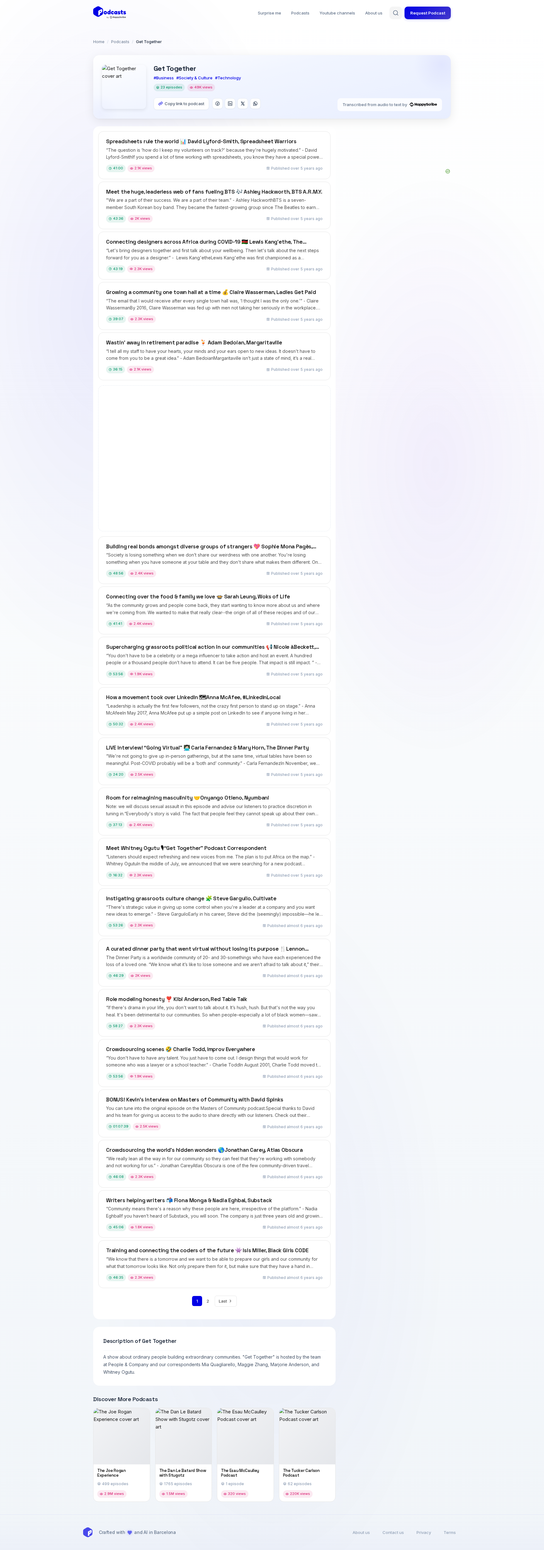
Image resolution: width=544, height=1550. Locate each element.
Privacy (423, 1532)
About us (373, 12)
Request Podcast (427, 12)
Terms (450, 1532)
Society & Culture (195, 77)
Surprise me (269, 12)
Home (99, 41)
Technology (229, 77)
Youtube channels (337, 12)
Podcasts (300, 12)
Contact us (393, 1532)
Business (165, 77)
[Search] (395, 13)
